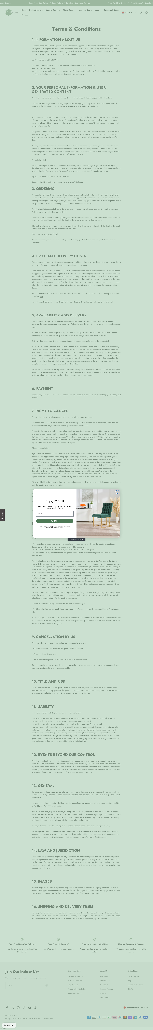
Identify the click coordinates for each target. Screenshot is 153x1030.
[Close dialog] (117, 492)
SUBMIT (55, 521)
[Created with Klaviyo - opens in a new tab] (76, 539)
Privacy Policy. (66, 526)
